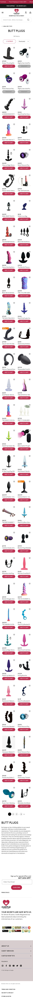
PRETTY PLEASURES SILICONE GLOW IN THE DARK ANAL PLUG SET (24, 420)
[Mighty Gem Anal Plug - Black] (24, 53)
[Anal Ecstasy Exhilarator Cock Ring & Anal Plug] (24, 333)
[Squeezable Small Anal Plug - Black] (24, 359)
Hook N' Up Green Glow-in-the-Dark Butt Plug (8, 446)
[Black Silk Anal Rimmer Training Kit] (24, 231)
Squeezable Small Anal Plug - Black (24, 369)
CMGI (6, 983)
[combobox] (16, 20)
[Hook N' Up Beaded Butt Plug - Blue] (24, 614)
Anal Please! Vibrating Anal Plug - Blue (24, 471)
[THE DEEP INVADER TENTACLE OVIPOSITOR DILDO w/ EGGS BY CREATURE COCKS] (8, 512)
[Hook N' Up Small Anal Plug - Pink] (24, 640)
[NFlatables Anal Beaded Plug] (24, 793)
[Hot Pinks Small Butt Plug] (24, 563)
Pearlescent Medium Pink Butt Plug (8, 701)
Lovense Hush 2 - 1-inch (24, 497)
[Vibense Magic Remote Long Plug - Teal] (8, 640)
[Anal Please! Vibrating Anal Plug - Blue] (24, 461)
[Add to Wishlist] (14, 48)
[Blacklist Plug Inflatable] (24, 538)
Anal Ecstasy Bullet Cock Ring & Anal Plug (8, 777)
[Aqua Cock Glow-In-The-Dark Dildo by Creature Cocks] (8, 129)
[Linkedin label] (21, 966)
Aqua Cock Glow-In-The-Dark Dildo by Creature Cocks (8, 139)
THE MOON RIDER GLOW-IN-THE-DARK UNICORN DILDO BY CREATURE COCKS (24, 599)
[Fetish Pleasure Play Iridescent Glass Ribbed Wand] (24, 742)
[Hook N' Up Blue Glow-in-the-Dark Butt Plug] (24, 512)
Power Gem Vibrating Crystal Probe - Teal (8, 803)
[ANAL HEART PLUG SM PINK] (8, 206)
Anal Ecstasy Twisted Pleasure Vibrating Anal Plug (24, 777)
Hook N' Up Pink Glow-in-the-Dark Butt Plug (24, 114)
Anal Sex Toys (7, 26)
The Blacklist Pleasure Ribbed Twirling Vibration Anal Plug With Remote (24, 267)
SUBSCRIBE (16, 887)
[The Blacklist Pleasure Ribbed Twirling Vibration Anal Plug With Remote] (24, 257)
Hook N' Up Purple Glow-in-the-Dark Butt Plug (24, 318)
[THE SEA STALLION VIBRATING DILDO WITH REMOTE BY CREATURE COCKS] (8, 308)
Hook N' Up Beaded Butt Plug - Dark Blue (24, 701)
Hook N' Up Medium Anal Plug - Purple (8, 675)
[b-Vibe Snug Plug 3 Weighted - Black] (8, 461)
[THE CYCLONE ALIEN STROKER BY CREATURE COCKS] (24, 282)
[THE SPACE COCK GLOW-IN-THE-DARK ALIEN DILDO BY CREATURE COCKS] (8, 410)
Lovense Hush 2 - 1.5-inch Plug (8, 497)
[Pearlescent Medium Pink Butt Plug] (8, 691)
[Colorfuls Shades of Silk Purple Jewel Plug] (8, 538)
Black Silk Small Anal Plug (8, 293)
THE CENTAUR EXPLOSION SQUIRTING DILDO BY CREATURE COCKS (24, 190)
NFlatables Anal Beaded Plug (24, 803)
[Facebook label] (6, 966)
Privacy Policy (5, 892)
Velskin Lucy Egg (22, 216)
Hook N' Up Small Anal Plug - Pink (24, 650)
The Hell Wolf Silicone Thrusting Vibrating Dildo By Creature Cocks (8, 241)
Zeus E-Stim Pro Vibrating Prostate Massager (8, 344)
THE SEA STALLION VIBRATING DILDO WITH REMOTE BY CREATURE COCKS (8, 318)
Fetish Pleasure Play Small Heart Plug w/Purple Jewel (8, 88)
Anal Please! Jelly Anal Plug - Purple (8, 395)
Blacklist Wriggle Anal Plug (8, 599)
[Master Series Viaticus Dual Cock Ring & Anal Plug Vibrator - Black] (8, 180)
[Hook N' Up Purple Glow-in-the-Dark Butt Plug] (24, 308)
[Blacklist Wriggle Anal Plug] (8, 589)
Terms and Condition (8, 989)
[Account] (26, 12)
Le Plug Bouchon (22, 675)
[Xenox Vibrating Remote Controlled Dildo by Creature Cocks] (8, 257)
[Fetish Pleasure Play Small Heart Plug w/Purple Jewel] (8, 78)
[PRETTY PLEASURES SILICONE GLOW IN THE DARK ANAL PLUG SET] (24, 410)
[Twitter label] (17, 966)
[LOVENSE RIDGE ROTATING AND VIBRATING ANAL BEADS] (8, 104)
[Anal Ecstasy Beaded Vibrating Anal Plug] (8, 716)
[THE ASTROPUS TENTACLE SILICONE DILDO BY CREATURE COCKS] (24, 385)
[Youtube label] (13, 966)
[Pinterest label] (10, 966)
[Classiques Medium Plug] (8, 742)
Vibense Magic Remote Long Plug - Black (8, 165)
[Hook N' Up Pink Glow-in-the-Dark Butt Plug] (24, 104)
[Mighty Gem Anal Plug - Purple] (24, 78)
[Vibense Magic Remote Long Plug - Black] (8, 155)
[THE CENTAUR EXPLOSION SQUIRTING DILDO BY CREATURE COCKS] (24, 180)
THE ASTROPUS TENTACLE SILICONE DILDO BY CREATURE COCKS (24, 395)
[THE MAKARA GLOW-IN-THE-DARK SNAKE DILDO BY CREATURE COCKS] (8, 614)
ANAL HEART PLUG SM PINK (8, 216)
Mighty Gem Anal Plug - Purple (24, 88)
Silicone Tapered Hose (8, 369)
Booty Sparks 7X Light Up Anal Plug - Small (24, 446)
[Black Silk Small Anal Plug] (8, 282)
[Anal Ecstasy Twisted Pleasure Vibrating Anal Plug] (24, 767)
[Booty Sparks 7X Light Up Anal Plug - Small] (24, 436)
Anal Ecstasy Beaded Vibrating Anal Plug (8, 726)
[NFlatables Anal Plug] (8, 563)
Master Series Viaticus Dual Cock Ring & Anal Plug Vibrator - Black (8, 190)
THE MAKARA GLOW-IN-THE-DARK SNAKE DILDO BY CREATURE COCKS (8, 624)
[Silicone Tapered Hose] (8, 359)
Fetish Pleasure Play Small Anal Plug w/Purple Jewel (24, 165)
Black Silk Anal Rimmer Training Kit (24, 241)
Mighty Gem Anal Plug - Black (24, 63)
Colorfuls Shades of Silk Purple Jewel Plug (8, 548)
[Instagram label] (2, 966)
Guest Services (7, 951)
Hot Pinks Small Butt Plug (24, 573)
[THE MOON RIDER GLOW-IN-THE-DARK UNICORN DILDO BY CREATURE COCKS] (24, 589)
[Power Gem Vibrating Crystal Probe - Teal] (8, 793)
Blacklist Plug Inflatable (24, 548)
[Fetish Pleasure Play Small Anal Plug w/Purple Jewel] (24, 155)
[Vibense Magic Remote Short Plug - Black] (24, 129)
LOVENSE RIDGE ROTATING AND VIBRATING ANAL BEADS (8, 114)
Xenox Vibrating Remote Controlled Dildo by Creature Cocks (8, 267)
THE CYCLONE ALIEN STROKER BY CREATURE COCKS (24, 293)
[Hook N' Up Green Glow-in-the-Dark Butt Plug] (8, 436)
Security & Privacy (7, 992)
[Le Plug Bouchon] (24, 665)
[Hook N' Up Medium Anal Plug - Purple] (8, 665)
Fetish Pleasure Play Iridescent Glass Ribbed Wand (24, 752)
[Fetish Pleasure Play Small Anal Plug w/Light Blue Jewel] (24, 716)
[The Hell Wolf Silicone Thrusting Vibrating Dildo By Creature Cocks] (8, 231)
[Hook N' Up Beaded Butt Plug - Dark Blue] (24, 691)
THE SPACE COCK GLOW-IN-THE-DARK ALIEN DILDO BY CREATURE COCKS (8, 420)
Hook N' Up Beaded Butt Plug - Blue (24, 624)
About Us (5, 946)
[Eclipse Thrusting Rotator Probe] (8, 53)
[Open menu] (4, 12)
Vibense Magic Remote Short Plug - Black (24, 139)
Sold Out (24, 66)
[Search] (28, 20)
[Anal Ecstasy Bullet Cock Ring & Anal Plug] (8, 767)
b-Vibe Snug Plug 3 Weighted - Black (8, 471)
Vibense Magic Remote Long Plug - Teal (8, 650)
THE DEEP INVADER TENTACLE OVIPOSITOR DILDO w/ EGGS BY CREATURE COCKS (8, 522)
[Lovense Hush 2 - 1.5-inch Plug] (8, 487)
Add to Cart (9, 66)
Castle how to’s (8, 956)
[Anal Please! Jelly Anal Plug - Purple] (8, 385)
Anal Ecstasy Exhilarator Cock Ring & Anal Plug (24, 344)
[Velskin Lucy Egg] (24, 206)
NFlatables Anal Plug (8, 573)
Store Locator (6, 996)
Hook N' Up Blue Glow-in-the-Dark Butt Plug (24, 522)
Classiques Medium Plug (8, 752)
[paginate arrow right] (24, 814)
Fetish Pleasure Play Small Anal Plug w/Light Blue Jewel (24, 726)
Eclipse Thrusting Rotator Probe (8, 63)
